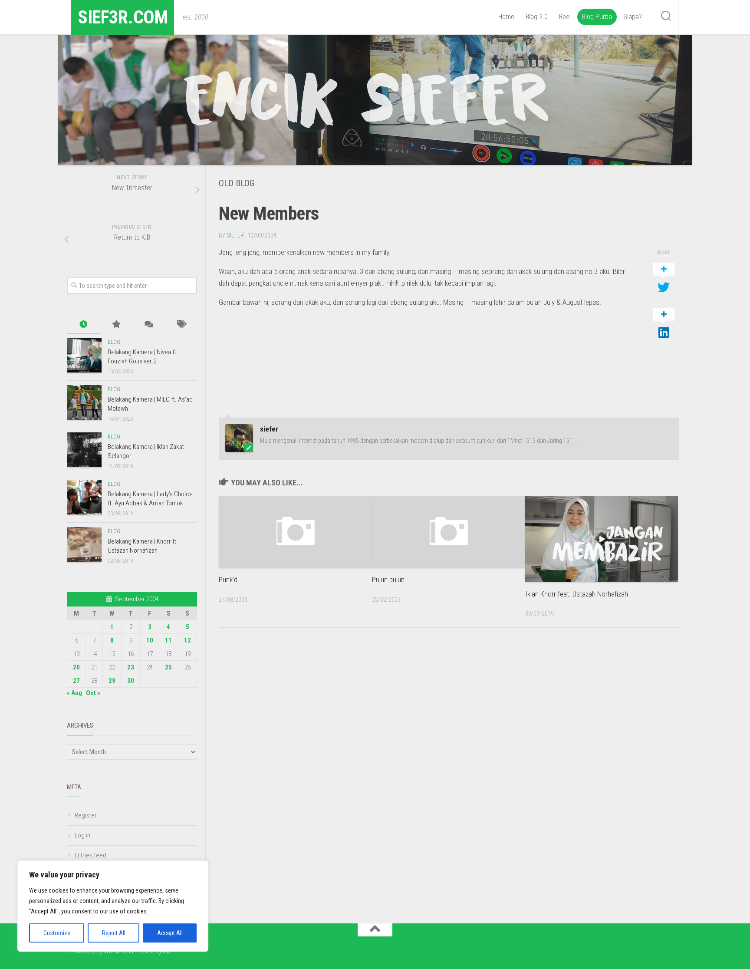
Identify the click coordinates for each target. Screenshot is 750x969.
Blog (114, 342)
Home (506, 17)
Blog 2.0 (537, 17)
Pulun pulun (388, 579)
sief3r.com (123, 17)
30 (130, 681)
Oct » (93, 693)
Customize (56, 932)
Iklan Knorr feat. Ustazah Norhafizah (576, 594)
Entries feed (90, 855)
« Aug (74, 693)
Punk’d (228, 579)
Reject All (113, 932)
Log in (82, 835)
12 (187, 640)
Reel (565, 17)
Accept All (170, 932)
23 (130, 667)
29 (112, 681)
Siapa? (632, 17)
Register (86, 815)
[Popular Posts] (115, 324)
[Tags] (180, 324)
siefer (235, 235)
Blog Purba (597, 17)
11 (168, 640)
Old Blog (236, 183)
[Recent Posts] (83, 324)
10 (149, 640)
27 (76, 681)
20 (76, 667)
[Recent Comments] (148, 324)
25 (168, 667)
